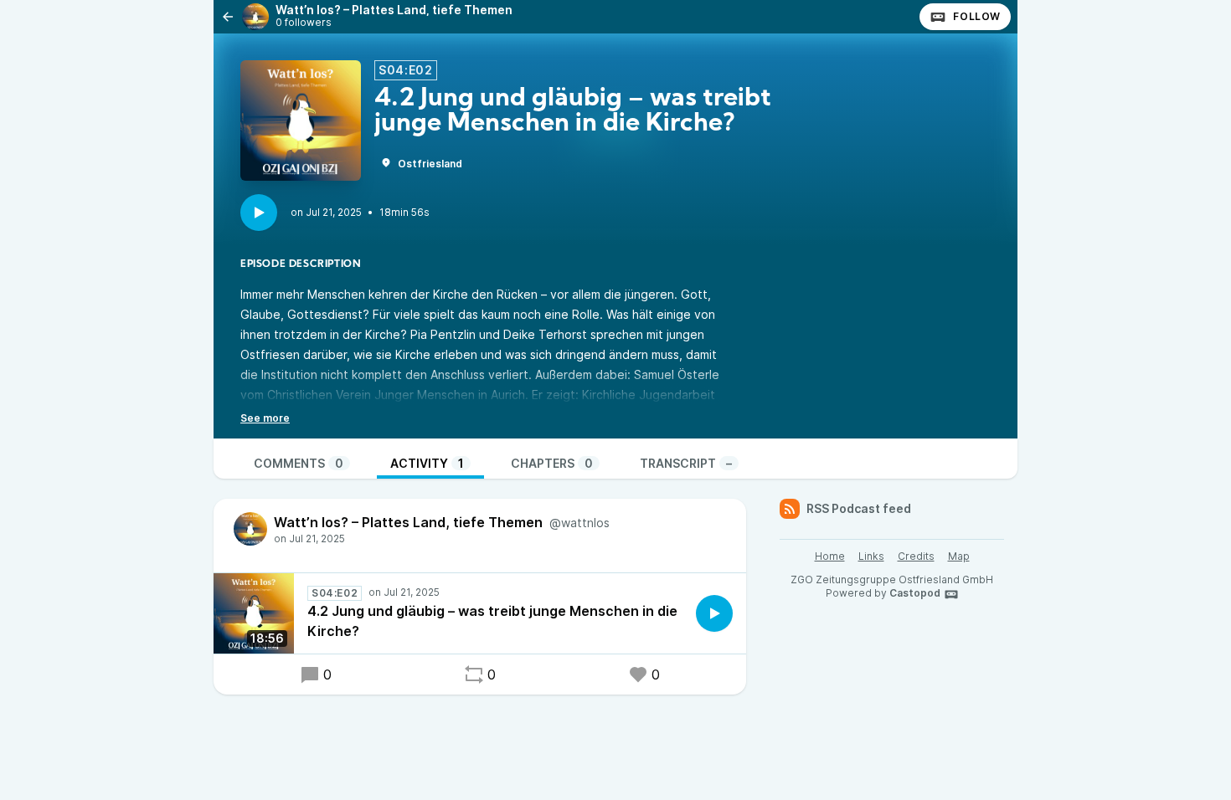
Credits (916, 556)
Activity (427, 463)
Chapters (552, 463)
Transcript (686, 463)
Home (830, 556)
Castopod (914, 593)
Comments (298, 463)
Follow (977, 16)
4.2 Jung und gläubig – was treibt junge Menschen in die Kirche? (492, 621)
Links (871, 556)
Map (959, 556)
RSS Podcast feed (858, 508)
